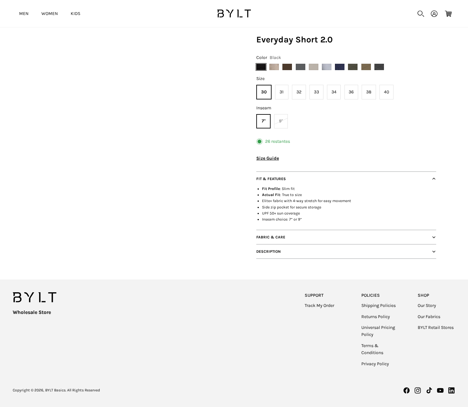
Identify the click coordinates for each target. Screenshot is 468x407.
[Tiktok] (429, 390)
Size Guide (267, 158)
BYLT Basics (55, 390)
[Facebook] (406, 390)
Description (268, 251)
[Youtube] (440, 390)
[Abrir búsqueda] (421, 14)
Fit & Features (271, 179)
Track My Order (319, 305)
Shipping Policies (378, 305)
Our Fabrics (429, 316)
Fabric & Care (270, 237)
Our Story (427, 305)
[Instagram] (418, 390)
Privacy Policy (375, 364)
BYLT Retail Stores (436, 327)
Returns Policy (375, 316)
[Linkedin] (451, 390)
